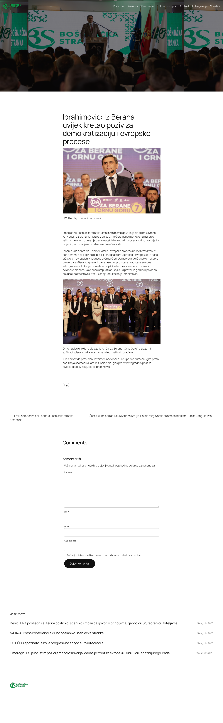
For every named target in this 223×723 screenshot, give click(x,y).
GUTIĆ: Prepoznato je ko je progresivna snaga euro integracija (56, 643)
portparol (83, 218)
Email (67, 526)
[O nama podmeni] (138, 6)
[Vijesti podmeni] (219, 6)
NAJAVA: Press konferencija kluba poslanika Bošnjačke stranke (57, 633)
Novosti (97, 218)
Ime (66, 511)
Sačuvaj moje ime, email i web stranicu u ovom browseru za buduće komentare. (104, 555)
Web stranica (70, 540)
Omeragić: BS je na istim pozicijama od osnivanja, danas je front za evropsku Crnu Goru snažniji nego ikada (89, 653)
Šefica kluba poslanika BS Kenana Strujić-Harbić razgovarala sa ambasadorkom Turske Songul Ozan (151, 416)
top (66, 385)
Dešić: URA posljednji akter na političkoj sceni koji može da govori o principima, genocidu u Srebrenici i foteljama (94, 623)
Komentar (69, 472)
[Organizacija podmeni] (176, 6)
